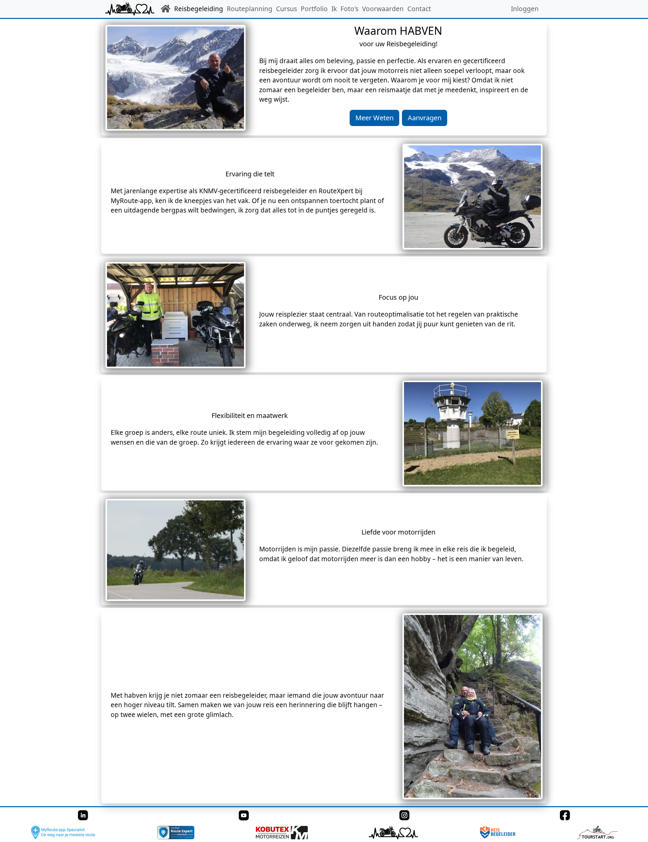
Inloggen (525, 8)
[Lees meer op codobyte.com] (393, 832)
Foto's (349, 8)
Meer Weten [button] (374, 117)
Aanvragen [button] (424, 117)
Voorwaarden (383, 8)
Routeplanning (249, 8)
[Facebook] (565, 815)
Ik (334, 8)
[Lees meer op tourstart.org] (597, 832)
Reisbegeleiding (198, 8)
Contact (419, 8)
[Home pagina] (129, 9)
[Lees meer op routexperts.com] (175, 832)
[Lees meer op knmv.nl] (497, 832)
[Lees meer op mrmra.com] (63, 832)
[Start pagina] (166, 9)
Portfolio (314, 8)
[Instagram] (404, 815)
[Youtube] (244, 815)
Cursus (286, 8)
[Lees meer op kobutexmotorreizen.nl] (281, 832)
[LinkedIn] (83, 815)
